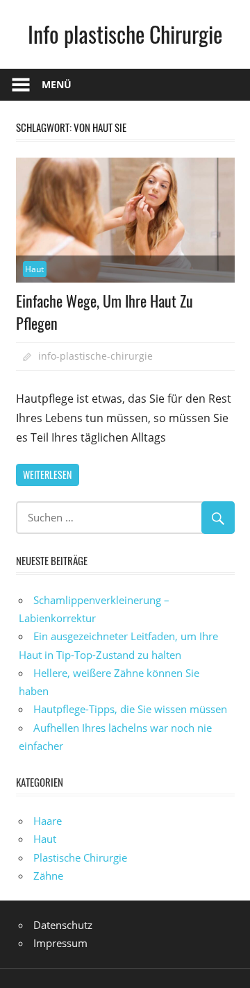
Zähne (48, 875)
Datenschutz (62, 925)
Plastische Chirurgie (80, 857)
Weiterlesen (47, 474)
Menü (57, 84)
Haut (34, 269)
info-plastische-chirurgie (95, 355)
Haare (47, 821)
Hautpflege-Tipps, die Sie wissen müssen (130, 709)
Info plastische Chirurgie (125, 33)
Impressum (60, 943)
